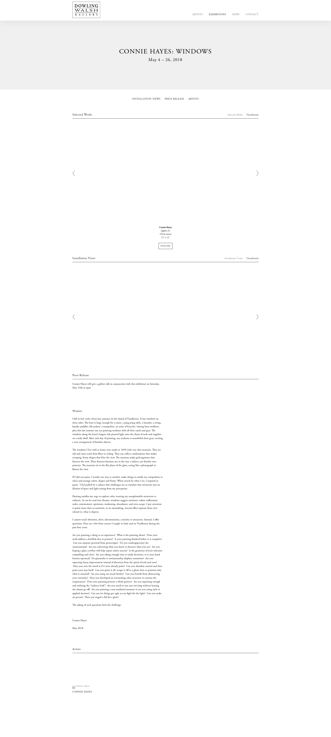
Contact (252, 14)
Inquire (165, 246)
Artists (197, 14)
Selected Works (235, 115)
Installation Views (146, 99)
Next (257, 173)
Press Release (174, 99)
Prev (73, 173)
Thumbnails (252, 115)
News (236, 14)
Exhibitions (217, 14)
